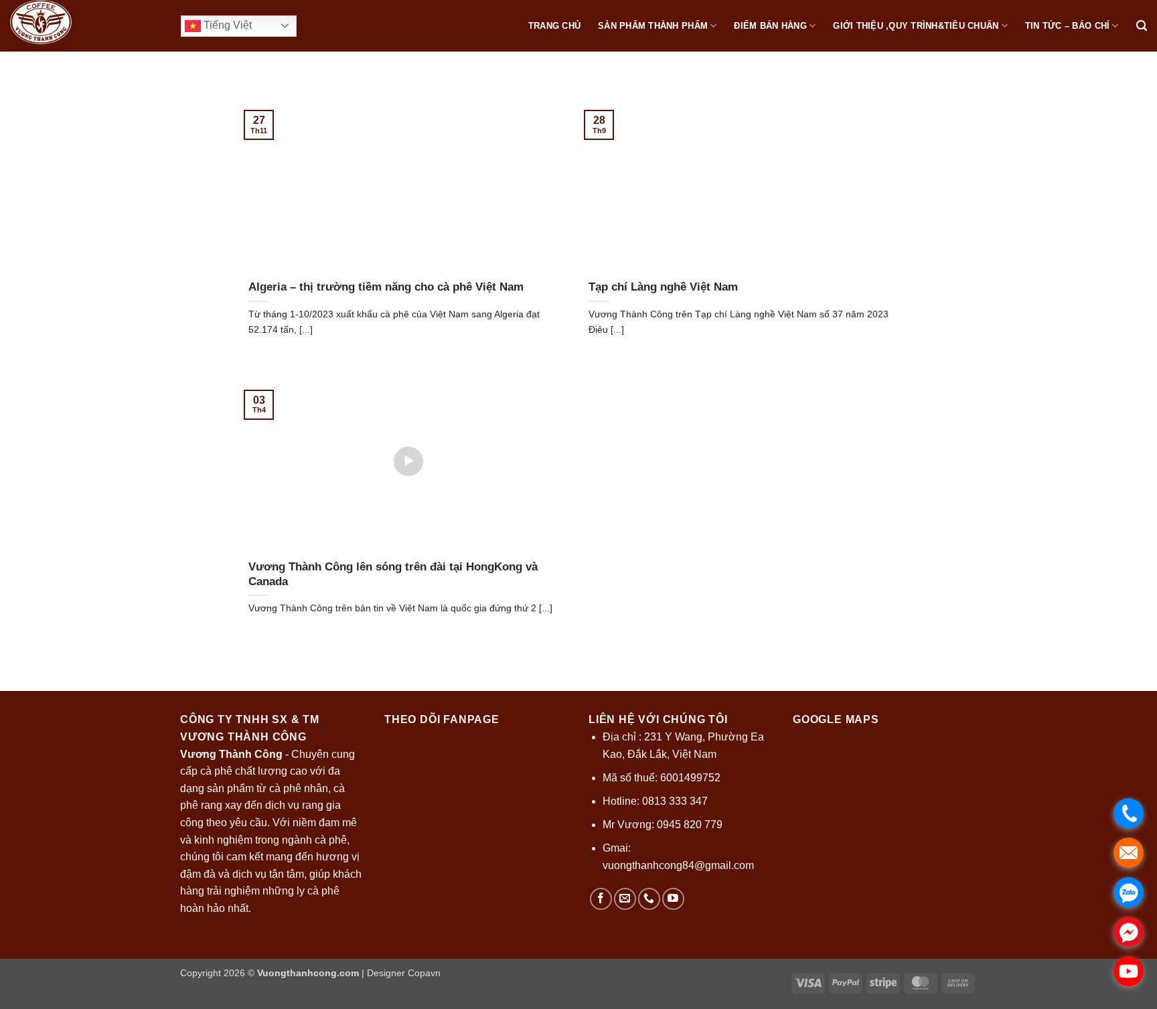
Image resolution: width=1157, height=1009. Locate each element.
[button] (1141, 26)
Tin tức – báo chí (1067, 26)
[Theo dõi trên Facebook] (601, 899)
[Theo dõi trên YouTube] (673, 899)
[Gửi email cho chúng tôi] (625, 899)
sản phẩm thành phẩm (653, 26)
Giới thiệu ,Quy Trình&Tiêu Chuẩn (915, 26)
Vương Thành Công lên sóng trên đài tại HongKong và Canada (393, 574)
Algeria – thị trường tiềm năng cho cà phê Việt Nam (386, 287)
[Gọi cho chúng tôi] (649, 899)
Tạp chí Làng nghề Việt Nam (663, 287)
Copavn (424, 972)
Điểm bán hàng (770, 26)
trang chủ (554, 26)
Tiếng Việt (226, 25)
